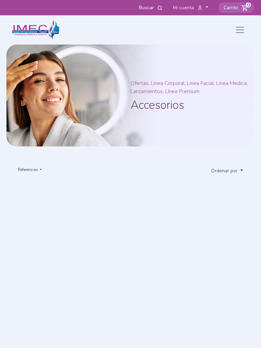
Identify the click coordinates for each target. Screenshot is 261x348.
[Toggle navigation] (240, 29)
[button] (236, 7)
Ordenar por (225, 171)
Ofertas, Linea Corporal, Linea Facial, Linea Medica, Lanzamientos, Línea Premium (189, 87)
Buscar (147, 7)
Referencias (28, 169)
